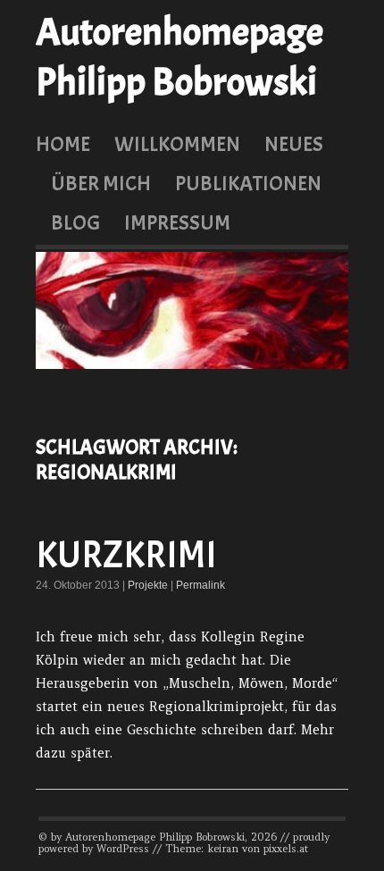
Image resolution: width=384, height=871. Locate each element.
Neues (293, 143)
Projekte (148, 585)
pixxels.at (285, 848)
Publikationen (248, 183)
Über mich (101, 183)
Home (63, 143)
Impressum (177, 222)
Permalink (200, 585)
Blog (75, 222)
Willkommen (177, 143)
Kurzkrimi (126, 555)
